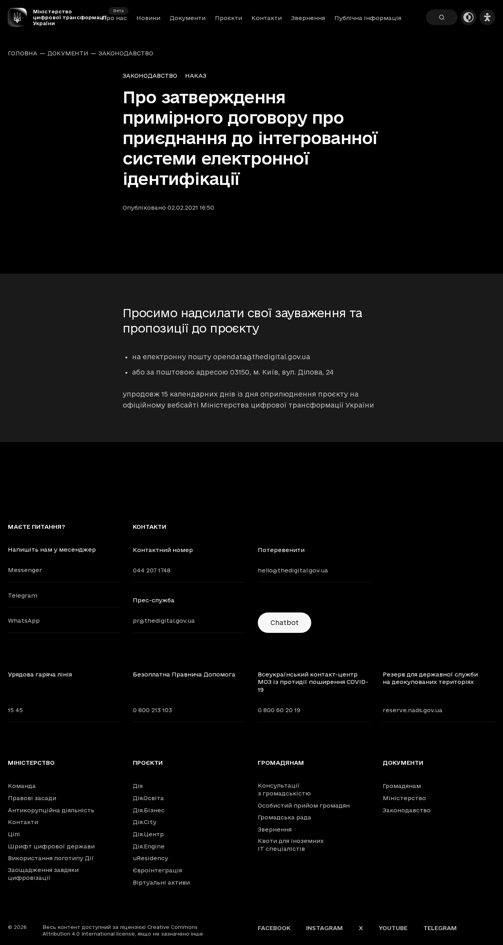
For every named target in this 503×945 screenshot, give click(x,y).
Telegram (22, 595)
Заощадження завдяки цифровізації (43, 873)
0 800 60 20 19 (279, 710)
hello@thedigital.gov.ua (293, 570)
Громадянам (281, 763)
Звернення (308, 18)
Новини (148, 18)
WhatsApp (24, 620)
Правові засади (32, 798)
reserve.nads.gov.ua (412, 710)
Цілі (14, 834)
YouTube (393, 928)
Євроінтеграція (157, 870)
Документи (188, 18)
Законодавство (126, 53)
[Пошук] (442, 17)
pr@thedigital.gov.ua (164, 620)
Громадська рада (284, 817)
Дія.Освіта (148, 798)
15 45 (15, 710)
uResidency (150, 858)
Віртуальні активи (161, 882)
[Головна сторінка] (20, 17)
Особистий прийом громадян (304, 805)
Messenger (25, 570)
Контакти (267, 18)
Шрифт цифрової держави (51, 846)
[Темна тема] (468, 17)
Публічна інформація (367, 18)
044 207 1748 (152, 570)
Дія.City (144, 822)
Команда (22, 785)
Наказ (195, 75)
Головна (22, 53)
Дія (138, 785)
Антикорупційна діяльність (51, 810)
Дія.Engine (149, 846)
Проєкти (228, 18)
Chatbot (284, 622)
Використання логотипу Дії (51, 858)
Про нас (114, 18)
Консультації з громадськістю (284, 789)
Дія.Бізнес (149, 810)
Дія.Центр (148, 834)
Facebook (274, 928)
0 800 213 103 (152, 710)
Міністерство (31, 763)
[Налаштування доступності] (487, 17)
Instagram (324, 928)
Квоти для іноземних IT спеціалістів (291, 844)
